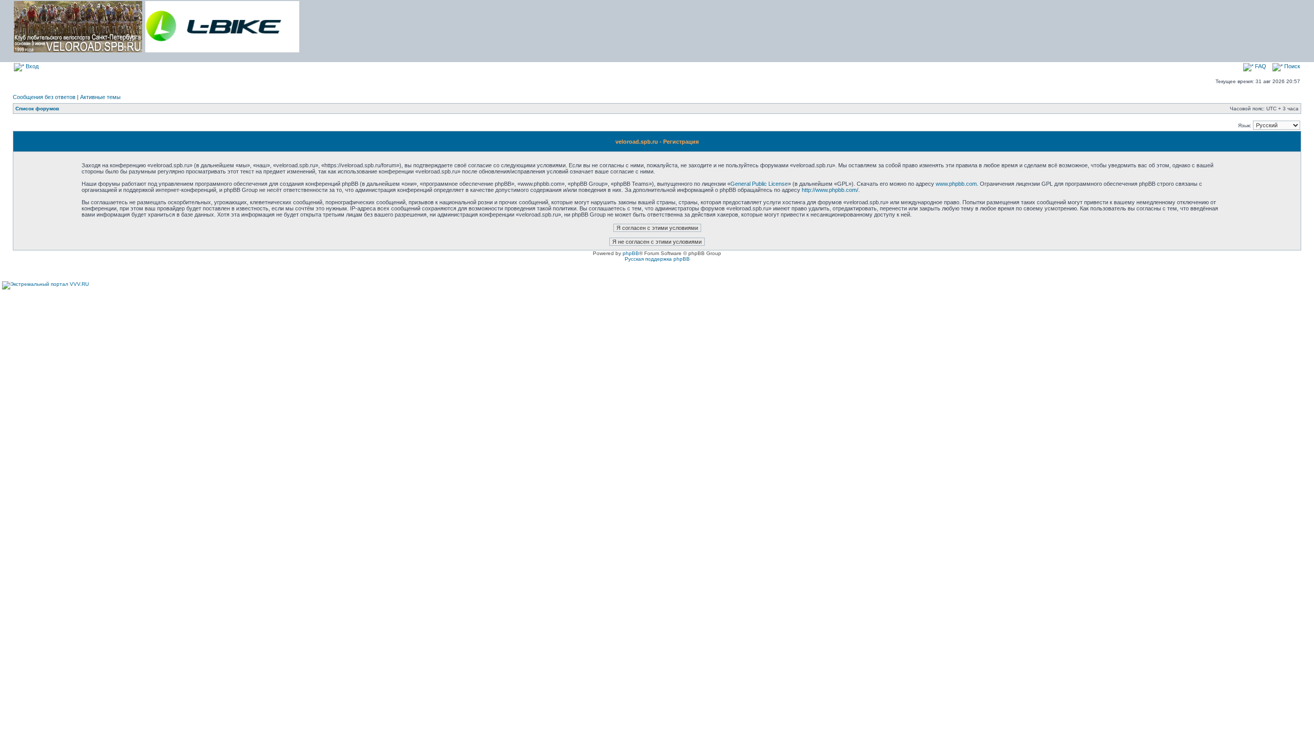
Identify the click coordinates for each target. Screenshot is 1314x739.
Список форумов (37, 108)
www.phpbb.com (956, 184)
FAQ (1259, 66)
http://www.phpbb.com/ (830, 190)
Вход (31, 66)
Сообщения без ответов (44, 97)
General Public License (759, 184)
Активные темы (100, 97)
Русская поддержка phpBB (657, 259)
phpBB (631, 253)
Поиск (1291, 66)
